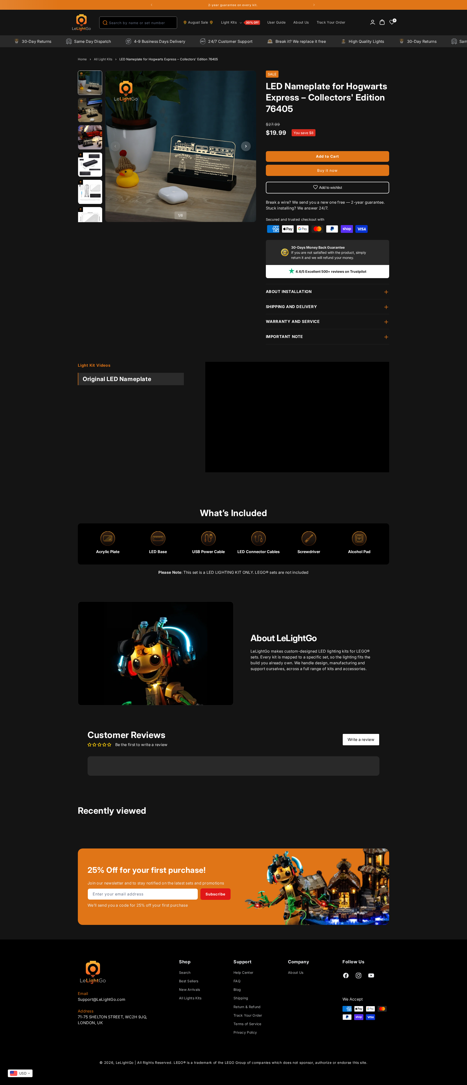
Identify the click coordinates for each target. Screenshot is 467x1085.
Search (185, 972)
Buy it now (327, 170)
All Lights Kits (190, 998)
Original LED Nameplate (117, 379)
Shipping (241, 998)
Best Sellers (188, 981)
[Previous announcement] (151, 4)
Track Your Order (248, 1015)
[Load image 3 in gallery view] (90, 137)
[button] (240, 22)
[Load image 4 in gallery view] (90, 164)
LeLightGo (125, 1062)
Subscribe (215, 894)
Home (82, 59)
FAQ (237, 981)
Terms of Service (247, 1024)
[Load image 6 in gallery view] (90, 219)
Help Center (243, 972)
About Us (295, 972)
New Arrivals (189, 989)
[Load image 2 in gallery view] (90, 110)
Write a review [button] (361, 739)
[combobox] (138, 22)
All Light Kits (103, 59)
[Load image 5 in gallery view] (90, 192)
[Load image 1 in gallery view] (90, 83)
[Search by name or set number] (105, 23)
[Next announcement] (314, 4)
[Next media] (246, 146)
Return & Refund (247, 1007)
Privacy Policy (245, 1032)
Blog (237, 989)
